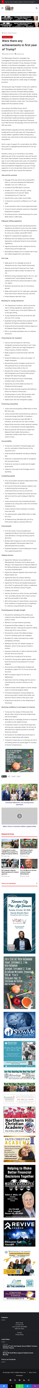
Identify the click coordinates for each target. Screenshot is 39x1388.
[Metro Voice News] (9, 8)
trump (18, 776)
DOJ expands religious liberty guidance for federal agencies (10, 872)
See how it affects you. (19, 185)
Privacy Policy (19, 1334)
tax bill (13, 776)
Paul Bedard (30, 101)
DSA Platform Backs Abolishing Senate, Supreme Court (26, 851)
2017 (9, 776)
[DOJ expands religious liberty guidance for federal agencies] (10, 864)
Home (5, 33)
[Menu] (2, 9)
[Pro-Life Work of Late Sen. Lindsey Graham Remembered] (28, 864)
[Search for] (37, 9)
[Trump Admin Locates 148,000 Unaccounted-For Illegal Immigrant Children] (10, 843)
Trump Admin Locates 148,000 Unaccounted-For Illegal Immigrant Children (10, 851)
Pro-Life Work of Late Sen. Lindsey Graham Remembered (28, 872)
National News (12, 33)
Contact (19, 1332)
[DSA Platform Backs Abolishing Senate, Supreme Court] (28, 843)
